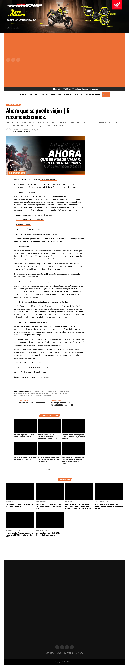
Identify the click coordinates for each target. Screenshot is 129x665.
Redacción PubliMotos (22, 132)
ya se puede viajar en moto (42, 395)
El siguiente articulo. (48, 180)
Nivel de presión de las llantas (28, 229)
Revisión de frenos (23, 224)
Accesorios (67, 95)
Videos (60, 95)
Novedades (33, 95)
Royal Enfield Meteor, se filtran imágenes (30, 372)
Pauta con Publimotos (93, 95)
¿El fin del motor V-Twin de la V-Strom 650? (31, 367)
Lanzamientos (43, 95)
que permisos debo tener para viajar (28, 393)
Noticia (56, 392)
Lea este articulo (54, 259)
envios (43, 392)
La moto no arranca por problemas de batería (34, 215)
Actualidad (23, 95)
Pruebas (52, 95)
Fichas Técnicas (79, 95)
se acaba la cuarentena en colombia (55, 393)
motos (49, 392)
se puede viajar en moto (23, 395)
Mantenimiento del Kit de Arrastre (30, 219)
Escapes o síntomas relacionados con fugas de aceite (37, 234)
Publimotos (65, 392)
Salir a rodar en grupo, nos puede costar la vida (32, 377)
